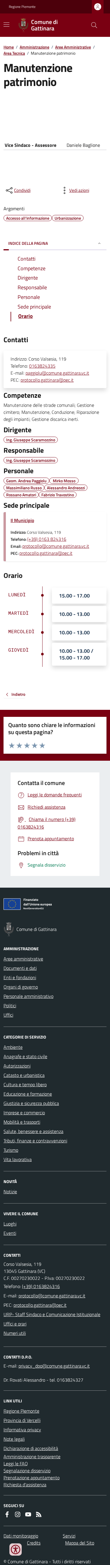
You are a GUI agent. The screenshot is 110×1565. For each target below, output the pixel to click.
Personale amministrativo (28, 996)
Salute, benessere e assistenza (33, 1131)
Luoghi (10, 1223)
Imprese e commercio (24, 1112)
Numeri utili (15, 1333)
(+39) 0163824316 (41, 1286)
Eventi (10, 1233)
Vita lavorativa (18, 1159)
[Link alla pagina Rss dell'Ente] (38, 1514)
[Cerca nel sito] (91, 25)
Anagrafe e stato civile (25, 1056)
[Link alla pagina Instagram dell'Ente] (17, 1514)
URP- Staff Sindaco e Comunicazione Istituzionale (52, 1314)
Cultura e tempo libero (25, 1084)
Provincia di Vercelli (22, 1420)
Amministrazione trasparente (32, 1456)
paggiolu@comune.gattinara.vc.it (57, 372)
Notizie (10, 1191)
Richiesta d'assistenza (25, 1484)
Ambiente (13, 1047)
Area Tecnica (14, 53)
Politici (10, 1005)
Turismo (11, 1149)
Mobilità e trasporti (22, 1121)
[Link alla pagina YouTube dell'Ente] (28, 1514)
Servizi (69, 1535)
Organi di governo (21, 986)
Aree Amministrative (73, 47)
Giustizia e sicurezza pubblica (31, 1103)
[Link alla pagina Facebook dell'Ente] (7, 1514)
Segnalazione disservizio (27, 1470)
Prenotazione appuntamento (32, 1477)
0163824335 (42, 365)
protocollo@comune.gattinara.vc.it (55, 546)
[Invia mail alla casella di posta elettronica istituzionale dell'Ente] (51, 1295)
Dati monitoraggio (21, 1535)
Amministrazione (34, 47)
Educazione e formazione (28, 1093)
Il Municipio (22, 520)
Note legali (14, 1438)
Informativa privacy (22, 1429)
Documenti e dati (20, 968)
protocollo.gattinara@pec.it (47, 379)
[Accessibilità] (15, 1549)
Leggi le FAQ (16, 1463)
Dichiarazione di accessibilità (31, 1448)
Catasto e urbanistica (24, 1075)
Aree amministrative (23, 958)
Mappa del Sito (79, 1542)
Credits (33, 1542)
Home (9, 47)
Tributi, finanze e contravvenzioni (35, 1140)
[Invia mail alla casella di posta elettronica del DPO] (54, 1365)
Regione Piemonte (22, 6)
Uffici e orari (15, 1323)
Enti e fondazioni (20, 977)
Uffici (8, 1014)
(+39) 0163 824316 (46, 539)
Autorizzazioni (17, 1065)
